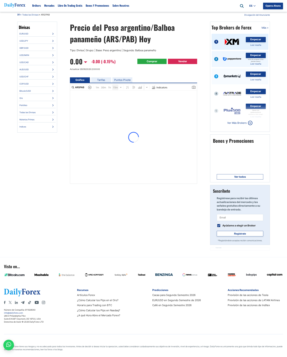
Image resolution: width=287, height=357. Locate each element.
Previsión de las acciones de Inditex (249, 305)
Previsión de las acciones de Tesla (248, 295)
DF (18, 15)
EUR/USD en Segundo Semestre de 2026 (176, 300)
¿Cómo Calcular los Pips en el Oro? (97, 300)
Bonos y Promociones (97, 5)
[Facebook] (4, 302)
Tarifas (101, 80)
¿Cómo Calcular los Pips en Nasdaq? (98, 310)
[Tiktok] (30, 302)
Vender (182, 61)
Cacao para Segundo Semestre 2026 (173, 295)
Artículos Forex (86, 295)
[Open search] (242, 6)
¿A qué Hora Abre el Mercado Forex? (98, 315)
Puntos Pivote (122, 80)
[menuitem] (37, 34)
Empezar (255, 39)
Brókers (36, 5)
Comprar (152, 61)
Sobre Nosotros (120, 5)
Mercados (49, 5)
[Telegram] (22, 302)
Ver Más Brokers (237, 122)
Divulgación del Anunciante (257, 15)
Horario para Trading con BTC (94, 305)
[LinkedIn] (16, 302)
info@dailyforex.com (13, 313)
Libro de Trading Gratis (70, 5)
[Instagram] (43, 302)
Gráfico (79, 80)
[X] (10, 302)
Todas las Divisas (30, 14)
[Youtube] (37, 302)
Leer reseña (255, 45)
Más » (265, 27)
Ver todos (240, 176)
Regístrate (240, 233)
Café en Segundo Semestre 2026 (171, 305)
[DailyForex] (22, 292)
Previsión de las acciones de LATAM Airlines (254, 300)
